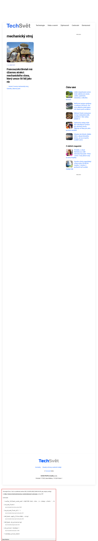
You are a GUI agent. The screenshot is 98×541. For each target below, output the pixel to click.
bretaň (11, 86)
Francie (15, 86)
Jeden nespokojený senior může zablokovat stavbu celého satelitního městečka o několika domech (78, 95)
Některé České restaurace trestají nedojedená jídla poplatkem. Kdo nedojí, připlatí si (82, 116)
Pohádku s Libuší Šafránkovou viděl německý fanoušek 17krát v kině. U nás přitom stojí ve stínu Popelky (78, 153)
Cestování (75, 25)
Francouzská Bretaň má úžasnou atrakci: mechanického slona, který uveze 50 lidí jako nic (19, 75)
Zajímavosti (65, 25)
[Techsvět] (19, 26)
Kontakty (38, 467)
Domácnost (86, 25)
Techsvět (48, 471)
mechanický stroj (23, 86)
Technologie (40, 25)
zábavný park (16, 88)
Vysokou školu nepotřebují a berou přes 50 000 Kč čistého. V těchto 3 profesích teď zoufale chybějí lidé (78, 165)
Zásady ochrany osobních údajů (51, 467)
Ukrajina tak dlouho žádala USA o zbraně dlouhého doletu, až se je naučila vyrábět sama (82, 137)
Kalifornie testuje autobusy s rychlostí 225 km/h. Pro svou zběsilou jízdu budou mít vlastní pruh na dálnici (82, 106)
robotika (9, 88)
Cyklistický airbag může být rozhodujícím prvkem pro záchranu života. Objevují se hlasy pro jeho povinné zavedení (78, 126)
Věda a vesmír (53, 25)
